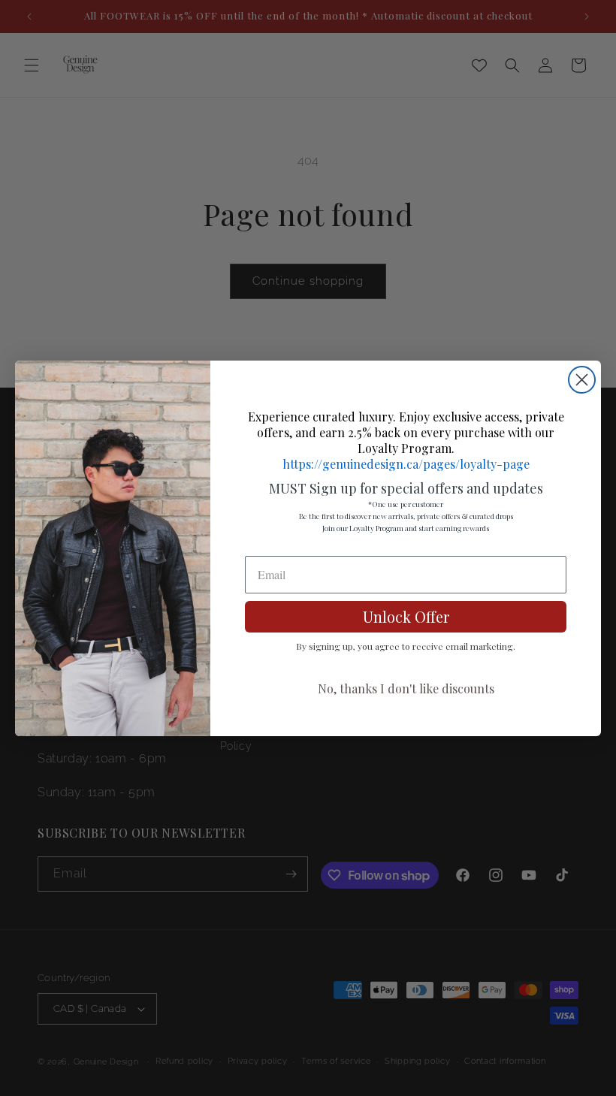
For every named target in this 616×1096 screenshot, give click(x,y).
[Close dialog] (582, 380)
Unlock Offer (406, 616)
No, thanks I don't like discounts (406, 688)
